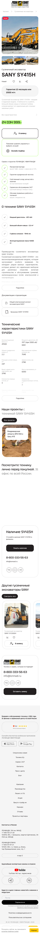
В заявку (22, 133)
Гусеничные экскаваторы (24, 11)
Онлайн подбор (18, 151)
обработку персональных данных (27, 907)
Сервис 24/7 (20, 762)
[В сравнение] (20, 81)
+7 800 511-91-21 (8, 845)
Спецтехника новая (20, 753)
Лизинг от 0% (20, 793)
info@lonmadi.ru (11, 561)
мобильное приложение (26, 736)
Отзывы (20, 811)
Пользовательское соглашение (20, 917)
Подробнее (20, 288)
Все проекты (9, 420)
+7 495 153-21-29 (8, 833)
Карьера (20, 807)
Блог (20, 775)
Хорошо (34, 930)
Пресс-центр (20, 771)
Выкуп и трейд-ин (20, 802)
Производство (20, 789)
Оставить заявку (20, 691)
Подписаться (20, 902)
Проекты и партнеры (20, 816)
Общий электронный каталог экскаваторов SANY (20, 303)
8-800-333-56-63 (17, 557)
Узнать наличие (20, 548)
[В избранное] (14, 81)
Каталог (6, 11)
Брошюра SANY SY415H (19, 312)
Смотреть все (10, 596)
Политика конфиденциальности (20, 913)
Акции (20, 798)
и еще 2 (20, 855)
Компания (20, 784)
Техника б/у (20, 757)
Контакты (20, 766)
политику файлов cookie (9, 931)
